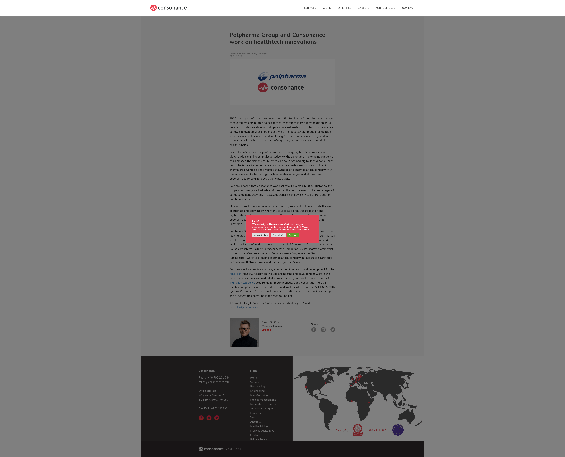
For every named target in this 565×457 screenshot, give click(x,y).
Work (327, 8)
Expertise (344, 8)
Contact (408, 8)
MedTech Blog (386, 8)
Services (310, 8)
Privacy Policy (279, 235)
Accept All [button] (293, 235)
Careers (363, 8)
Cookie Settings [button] (261, 235)
